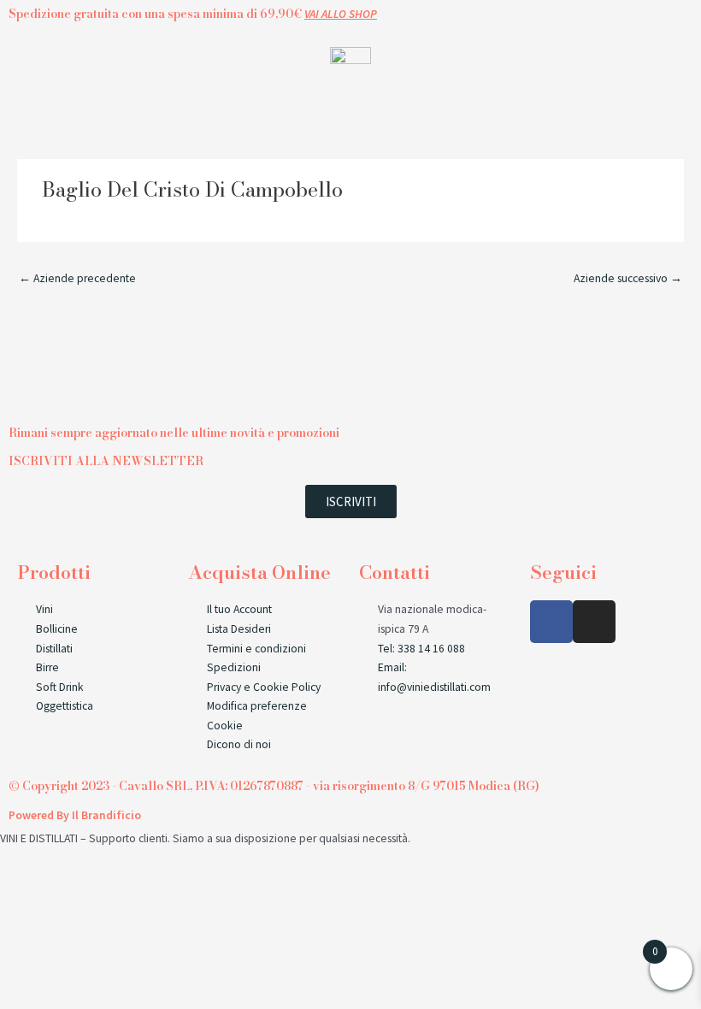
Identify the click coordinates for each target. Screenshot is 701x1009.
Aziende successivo (628, 278)
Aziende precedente (77, 278)
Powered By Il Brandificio (75, 815)
